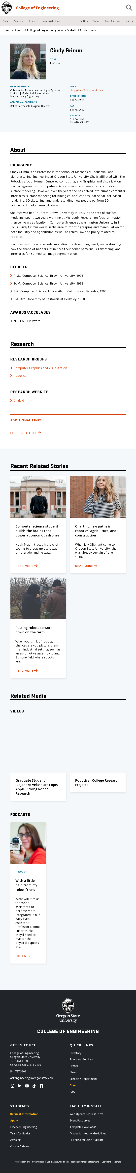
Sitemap (117, 1161)
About (19, 30)
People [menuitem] (96, 21)
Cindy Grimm (23, 401)
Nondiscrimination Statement (85, 1161)
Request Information (24, 1114)
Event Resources (80, 1120)
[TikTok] (35, 1086)
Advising (15, 1140)
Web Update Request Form (86, 1114)
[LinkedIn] (20, 1086)
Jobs (72, 1091)
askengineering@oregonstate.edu (31, 1078)
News (73, 1072)
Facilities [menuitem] (84, 21)
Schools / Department (83, 1079)
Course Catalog (20, 1146)
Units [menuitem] (128, 21)
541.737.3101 (18, 1071)
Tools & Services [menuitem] (112, 21)
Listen (21, 956)
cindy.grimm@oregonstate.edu (86, 90)
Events (74, 1066)
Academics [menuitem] (19, 21)
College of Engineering (37, 8)
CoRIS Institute (23, 433)
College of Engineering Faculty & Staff (51, 30)
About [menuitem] (5, 21)
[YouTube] (28, 1086)
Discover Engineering (23, 1127)
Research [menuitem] (33, 21)
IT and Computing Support (86, 1140)
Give (73, 1085)
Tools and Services (81, 1059)
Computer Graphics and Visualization (40, 368)
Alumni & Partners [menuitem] (51, 21)
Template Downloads (83, 1127)
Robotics (20, 376)
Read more (24, 565)
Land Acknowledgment (57, 1161)
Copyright (106, 1161)
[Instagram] (13, 1086)
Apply (14, 1120)
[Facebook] (42, 1086)
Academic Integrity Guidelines (88, 1133)
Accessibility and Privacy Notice (29, 1161)
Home (6, 30)
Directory (75, 1053)
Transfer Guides (20, 1133)
